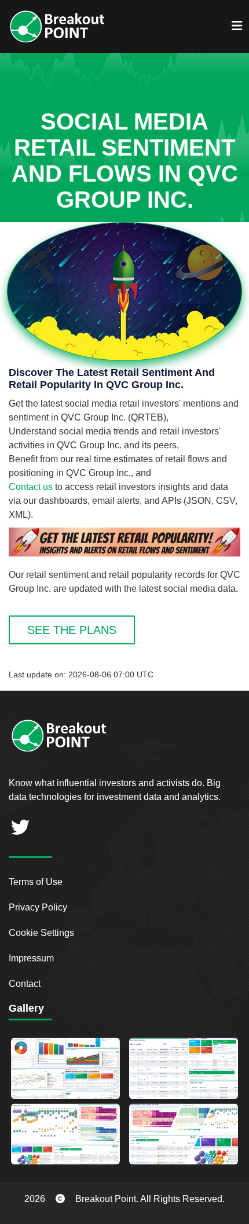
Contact (25, 984)
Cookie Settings (41, 933)
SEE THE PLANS (71, 630)
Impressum (31, 958)
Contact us (31, 487)
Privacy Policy (38, 907)
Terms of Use (36, 882)
